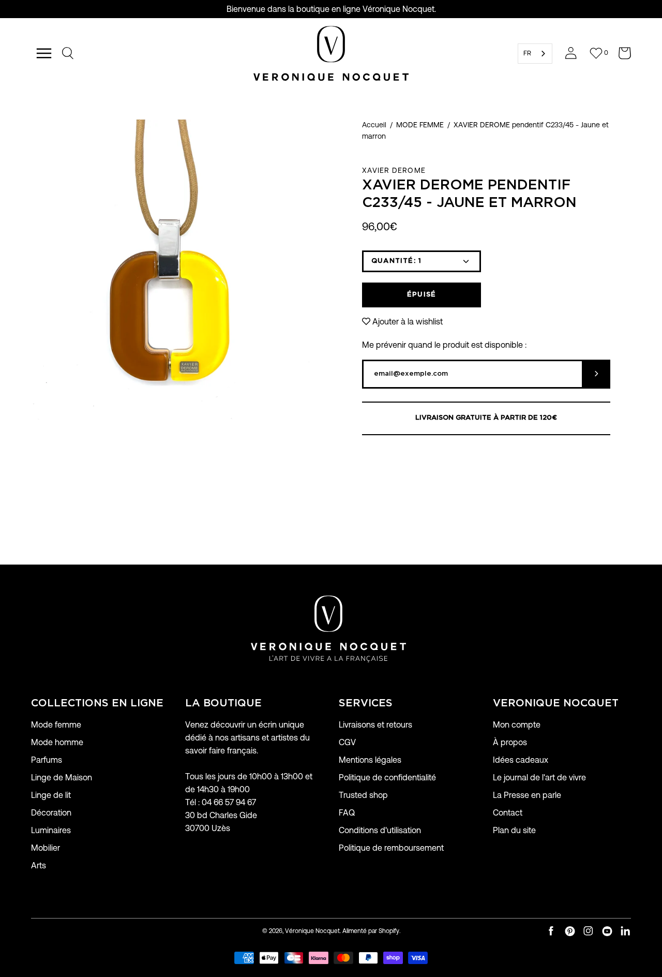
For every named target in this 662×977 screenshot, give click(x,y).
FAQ (347, 812)
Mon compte (516, 724)
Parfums (46, 760)
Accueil (374, 125)
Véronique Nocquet (312, 930)
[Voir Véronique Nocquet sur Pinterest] (570, 931)
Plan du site (514, 830)
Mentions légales (370, 760)
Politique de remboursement (391, 847)
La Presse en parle (527, 795)
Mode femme (56, 724)
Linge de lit (51, 795)
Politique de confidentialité (387, 777)
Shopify (389, 930)
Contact (507, 812)
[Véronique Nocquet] (331, 53)
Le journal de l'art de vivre (539, 777)
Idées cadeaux (520, 760)
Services (366, 703)
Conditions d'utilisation (380, 830)
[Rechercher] (68, 53)
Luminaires (51, 830)
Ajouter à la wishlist (407, 321)
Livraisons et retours (375, 724)
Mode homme (57, 742)
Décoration (51, 812)
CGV (347, 742)
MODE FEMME (420, 125)
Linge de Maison (61, 777)
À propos (510, 742)
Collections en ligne (97, 703)
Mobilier (45, 847)
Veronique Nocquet (556, 703)
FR (527, 53)
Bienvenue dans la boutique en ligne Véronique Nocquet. (331, 9)
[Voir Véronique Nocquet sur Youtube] (607, 931)
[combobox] (535, 53)
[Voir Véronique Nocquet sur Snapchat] (626, 931)
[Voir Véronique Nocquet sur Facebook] (551, 931)
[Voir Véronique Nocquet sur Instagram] (588, 931)
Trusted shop (363, 795)
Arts (38, 865)
